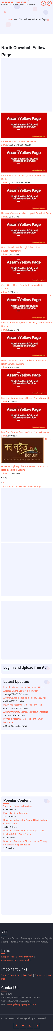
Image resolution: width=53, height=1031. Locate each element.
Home (9, 19)
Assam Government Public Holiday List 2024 (24, 697)
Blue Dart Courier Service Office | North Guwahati (25, 398)
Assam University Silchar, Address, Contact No (25, 711)
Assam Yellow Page (13, 2)
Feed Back (27, 975)
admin (4, 144)
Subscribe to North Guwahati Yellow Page (21, 486)
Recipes (5, 956)
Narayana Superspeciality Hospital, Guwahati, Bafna (26, 213)
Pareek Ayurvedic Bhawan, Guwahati (19, 141)
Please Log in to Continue (15, 813)
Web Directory (26, 956)
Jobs (30, 960)
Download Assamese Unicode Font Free (22, 704)
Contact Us (40, 975)
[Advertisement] (26, 85)
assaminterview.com (14, 960)
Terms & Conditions (11, 975)
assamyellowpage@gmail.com (21, 1004)
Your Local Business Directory (17, 806)
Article (14, 956)
